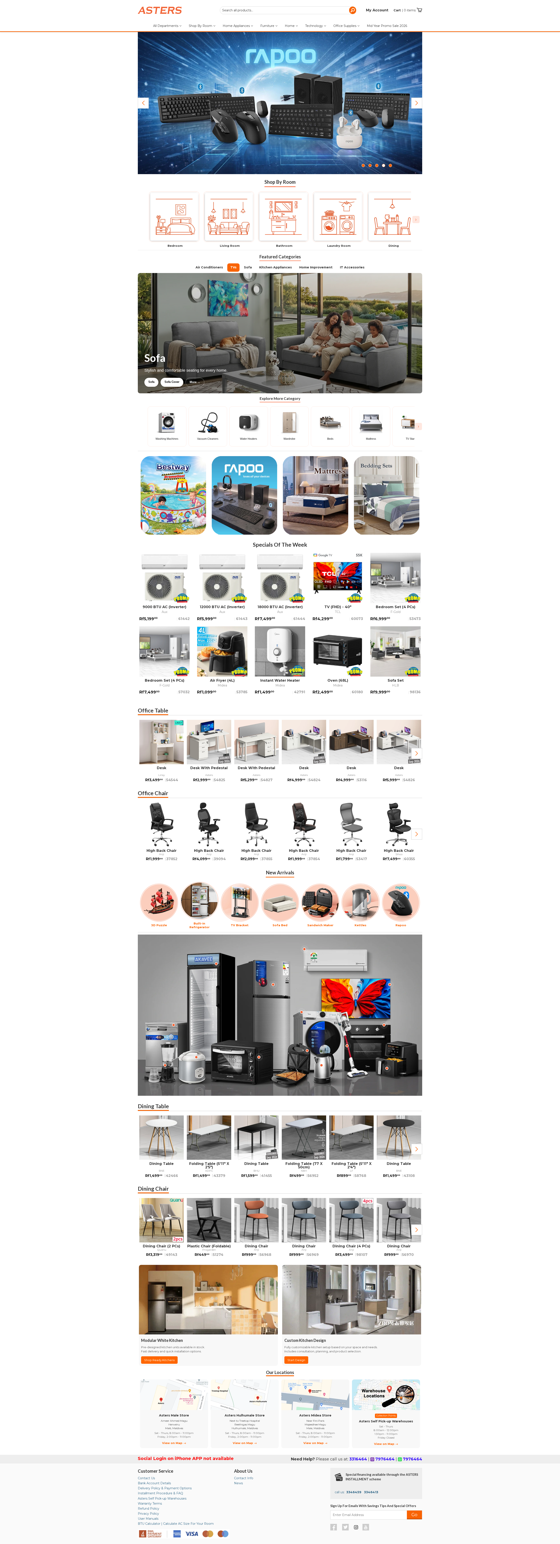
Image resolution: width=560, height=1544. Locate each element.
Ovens (219, 381)
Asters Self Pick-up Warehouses (162, 1498)
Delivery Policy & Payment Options (165, 1488)
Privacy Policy (148, 1514)
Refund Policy (148, 1509)
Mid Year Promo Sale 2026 (387, 26)
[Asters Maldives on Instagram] (356, 1528)
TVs (233, 267)
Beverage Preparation (190, 381)
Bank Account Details (154, 1483)
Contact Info (243, 1478)
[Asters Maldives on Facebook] (334, 1529)
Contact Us (146, 1478)
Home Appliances (237, 26)
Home (290, 26)
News (238, 1483)
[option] (161, 753)
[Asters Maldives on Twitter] (346, 1529)
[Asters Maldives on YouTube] (366, 1529)
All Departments (166, 26)
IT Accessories (352, 267)
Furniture (267, 26)
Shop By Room (201, 26)
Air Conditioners (209, 267)
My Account (377, 10)
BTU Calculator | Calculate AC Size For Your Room (176, 1524)
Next (416, 103)
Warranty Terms (150, 1503)
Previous (143, 103)
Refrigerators (157, 381)
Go (414, 1514)
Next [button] (416, 753)
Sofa (248, 267)
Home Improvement (315, 267)
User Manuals (148, 1519)
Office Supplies (345, 26)
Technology (314, 26)
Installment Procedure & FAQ (160, 1493)
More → (239, 382)
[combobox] (288, 10)
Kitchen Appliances (275, 267)
